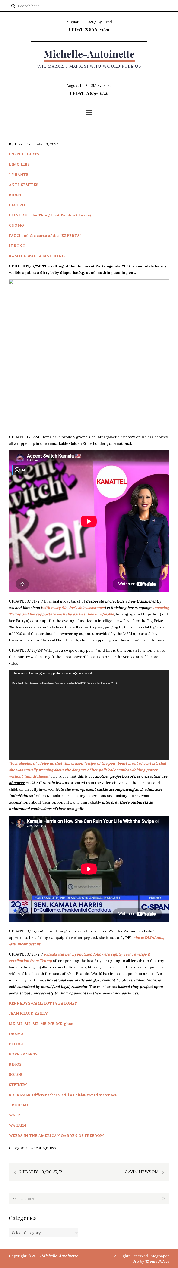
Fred (107, 21)
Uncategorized (43, 1147)
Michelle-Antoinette (89, 53)
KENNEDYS (19, 1003)
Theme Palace (157, 1261)
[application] (89, 715)
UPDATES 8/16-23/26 (89, 29)
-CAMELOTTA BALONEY (53, 1003)
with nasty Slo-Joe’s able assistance (73, 607)
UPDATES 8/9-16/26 (89, 93)
